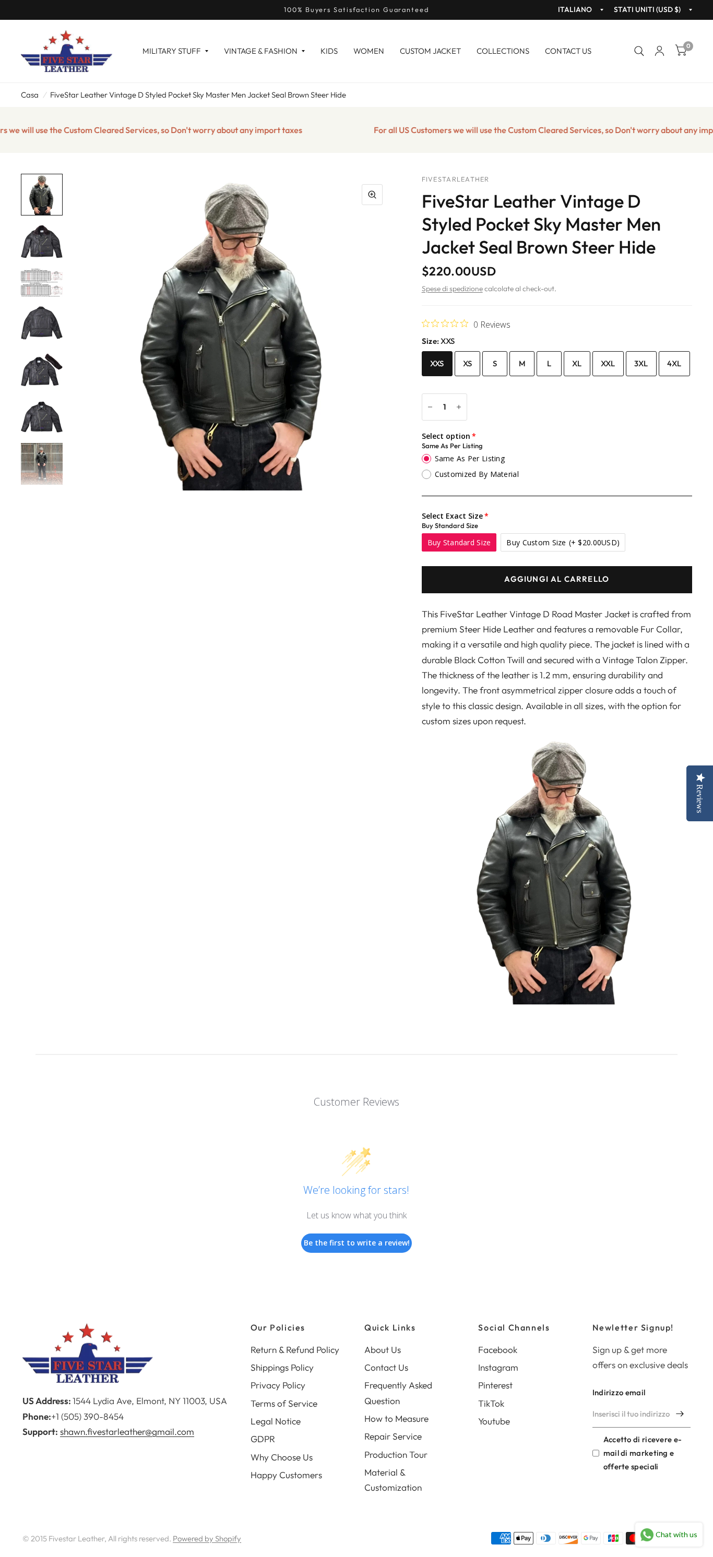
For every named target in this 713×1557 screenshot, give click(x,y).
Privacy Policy (278, 1385)
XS (467, 363)
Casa (30, 95)
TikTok (491, 1403)
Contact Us (568, 51)
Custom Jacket (430, 51)
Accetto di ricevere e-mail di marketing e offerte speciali (642, 1452)
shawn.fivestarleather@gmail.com (127, 1431)
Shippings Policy (282, 1367)
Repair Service (393, 1436)
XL (577, 363)
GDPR (263, 1438)
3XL (641, 363)
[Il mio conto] (659, 51)
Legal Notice (276, 1421)
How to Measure (396, 1418)
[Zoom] (372, 194)
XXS (437, 363)
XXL (608, 363)
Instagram (498, 1367)
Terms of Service (284, 1403)
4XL (674, 363)
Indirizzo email (619, 1392)
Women (368, 51)
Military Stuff (171, 51)
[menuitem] (175, 51)
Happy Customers (286, 1474)
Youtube (494, 1421)
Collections (503, 51)
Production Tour (395, 1454)
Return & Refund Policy (295, 1349)
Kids (329, 51)
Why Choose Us (282, 1457)
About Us (382, 1349)
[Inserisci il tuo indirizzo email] (680, 1414)
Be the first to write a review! (357, 1243)
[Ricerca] (639, 51)
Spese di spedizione (452, 288)
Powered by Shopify (207, 1538)
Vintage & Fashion (261, 51)
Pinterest (495, 1385)
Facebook (497, 1349)
